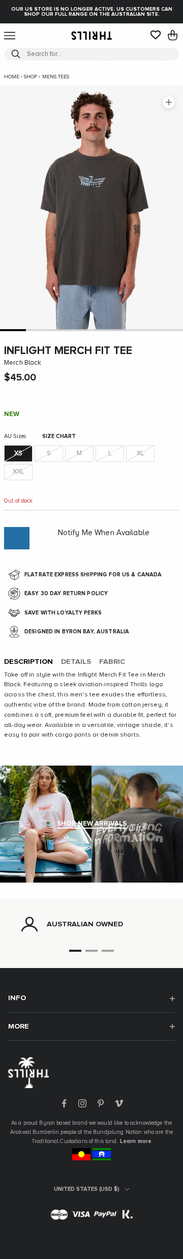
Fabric (112, 661)
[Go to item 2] (39, 330)
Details (76, 661)
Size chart (59, 436)
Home (11, 76)
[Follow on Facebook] (64, 1103)
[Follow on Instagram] (82, 1103)
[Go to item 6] (144, 330)
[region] (91, 924)
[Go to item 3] (65, 330)
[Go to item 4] (91, 330)
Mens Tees (55, 76)
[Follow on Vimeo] (119, 1103)
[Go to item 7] (170, 330)
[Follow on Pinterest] (101, 1103)
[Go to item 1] (13, 330)
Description (28, 661)
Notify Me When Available (103, 533)
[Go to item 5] (118, 330)
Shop (30, 76)
